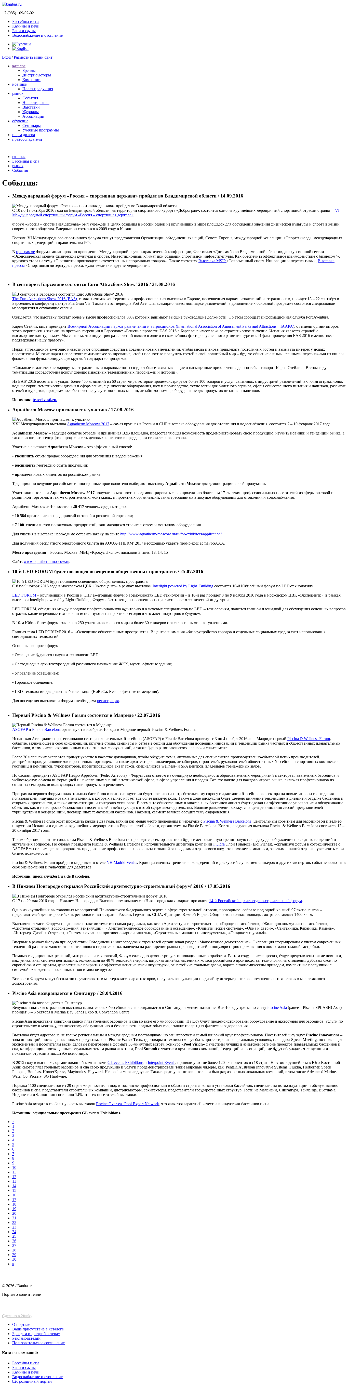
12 (14, 1176)
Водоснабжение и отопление (37, 35)
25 (14, 1236)
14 (14, 1186)
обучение (20, 121)
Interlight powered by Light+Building (183, 586)
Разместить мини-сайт (33, 57)
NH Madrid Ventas (121, 862)
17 (14, 1199)
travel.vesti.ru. (45, 400)
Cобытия (30, 98)
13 (14, 1181)
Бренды (29, 70)
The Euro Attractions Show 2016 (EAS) (44, 299)
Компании (31, 79)
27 (14, 1245)
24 (14, 1232)
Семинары (31, 125)
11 (14, 1172)
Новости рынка (35, 102)
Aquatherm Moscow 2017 (88, 424)
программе (25, 251)
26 (14, 1241)
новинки (20, 84)
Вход (6, 57)
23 (14, 1227)
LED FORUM (24, 595)
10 (14, 1167)
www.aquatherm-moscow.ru (46, 561)
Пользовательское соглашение (38, 1343)
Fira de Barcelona (46, 729)
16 (14, 1195)
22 (14, 1222)
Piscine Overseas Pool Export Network (127, 1104)
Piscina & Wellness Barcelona (227, 821)
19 (14, 1209)
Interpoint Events (161, 1062)
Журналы (30, 112)
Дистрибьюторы (36, 75)
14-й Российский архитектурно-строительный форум (255, 901)
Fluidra (219, 844)
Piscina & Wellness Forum (308, 738)
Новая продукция (37, 89)
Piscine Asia (277, 1007)
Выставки (31, 107)
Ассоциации (33, 116)
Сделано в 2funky (17, 1316)
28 (14, 1250)
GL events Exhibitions (125, 1062)
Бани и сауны (24, 31)
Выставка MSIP (212, 261)
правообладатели (27, 139)
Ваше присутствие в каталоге (38, 1329)
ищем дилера (23, 135)
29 (14, 1254)
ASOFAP (20, 729)
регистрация (108, 700)
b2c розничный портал (32, 1381)
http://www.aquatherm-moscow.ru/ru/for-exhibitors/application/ (171, 534)
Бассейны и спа (25, 21)
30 (14, 1259)
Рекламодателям (26, 1338)
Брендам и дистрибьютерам (36, 1333)
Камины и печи (25, 26)
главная (18, 156)
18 (14, 1204)
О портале (21, 1324)
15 (14, 1190)
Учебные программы (40, 130)
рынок (17, 93)
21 (14, 1218)
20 (14, 1213)
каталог (18, 66)
